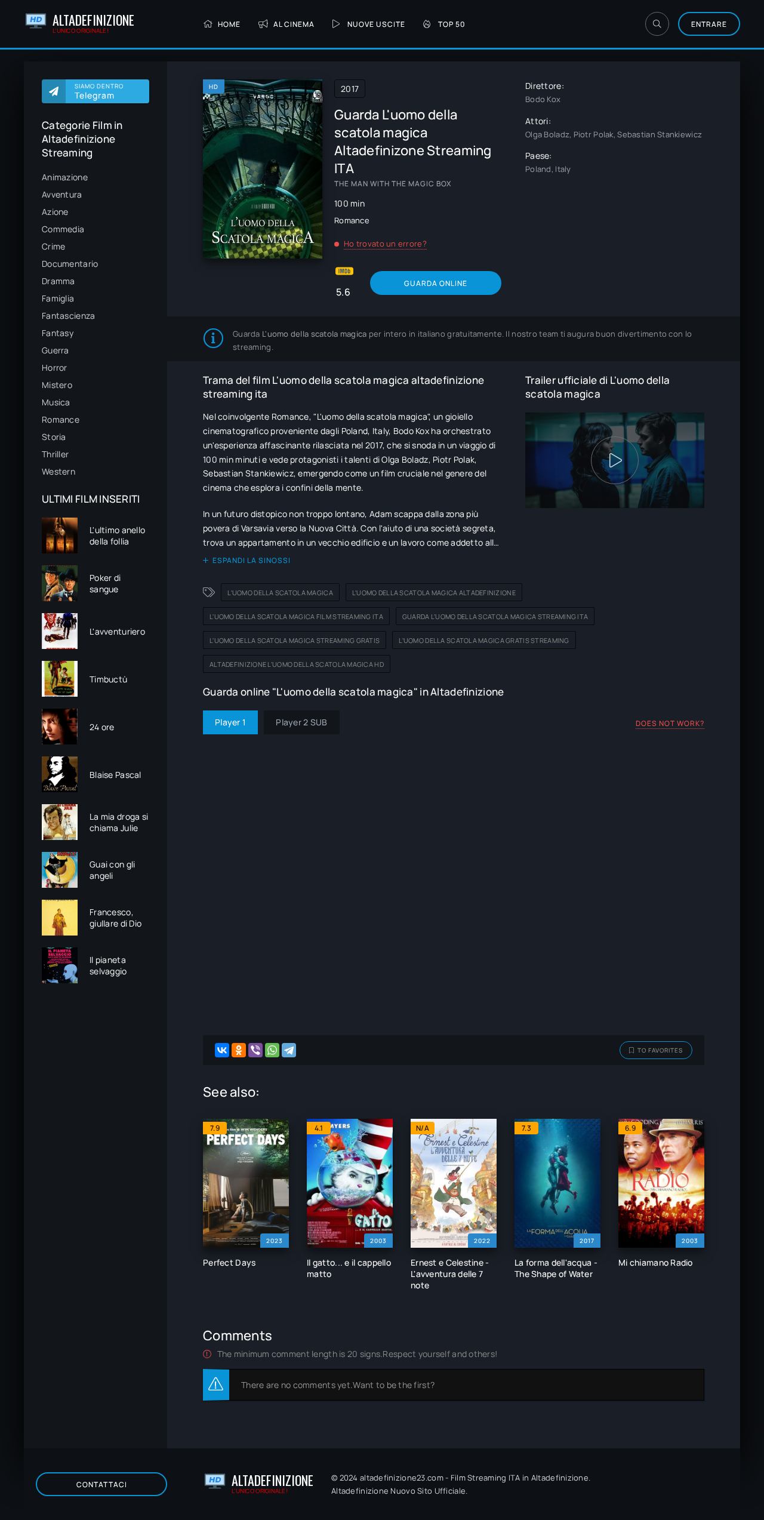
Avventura (62, 194)
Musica (56, 402)
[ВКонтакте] (222, 1050)
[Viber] (255, 1050)
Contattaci (101, 1484)
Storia (54, 436)
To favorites (660, 1050)
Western (58, 471)
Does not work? (670, 723)
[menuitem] (95, 177)
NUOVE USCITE (376, 24)
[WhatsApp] (272, 1050)
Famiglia (58, 298)
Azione (55, 211)
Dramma (58, 281)
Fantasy (57, 333)
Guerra (55, 350)
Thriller (55, 454)
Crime (53, 246)
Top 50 (452, 24)
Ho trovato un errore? (385, 243)
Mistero (57, 384)
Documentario (70, 263)
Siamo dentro (99, 91)
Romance (60, 419)
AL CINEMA (294, 24)
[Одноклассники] (239, 1050)
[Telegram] (289, 1050)
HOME (229, 24)
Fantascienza (68, 315)
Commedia (63, 229)
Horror (54, 367)
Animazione (65, 177)
